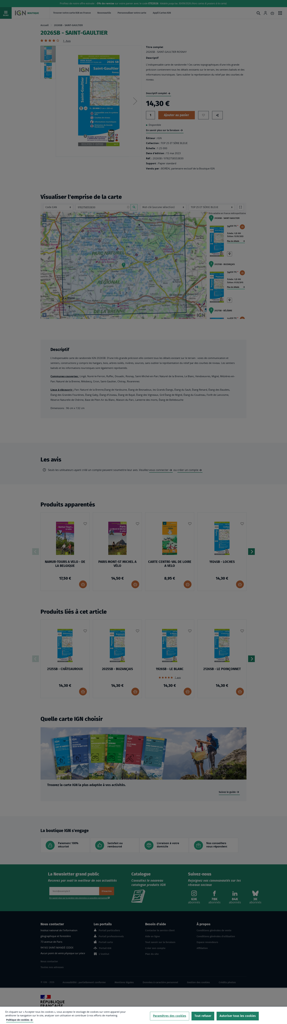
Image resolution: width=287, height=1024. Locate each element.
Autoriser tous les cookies (238, 1016)
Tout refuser (202, 1016)
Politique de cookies (17, 1019)
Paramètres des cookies (169, 1016)
